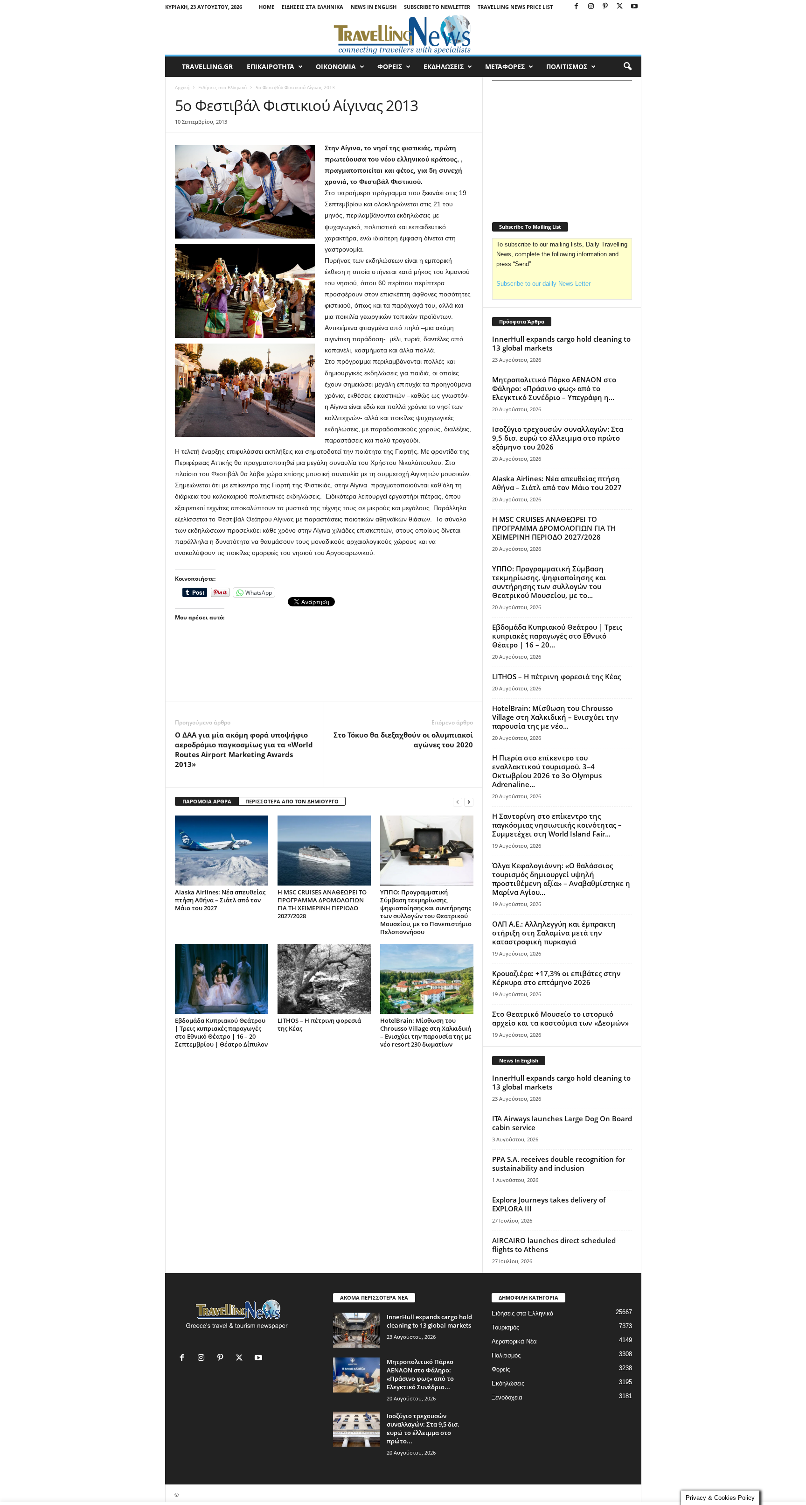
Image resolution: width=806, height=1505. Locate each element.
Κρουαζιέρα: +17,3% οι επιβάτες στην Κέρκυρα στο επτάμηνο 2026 (556, 978)
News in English (373, 6)
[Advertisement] (324, 676)
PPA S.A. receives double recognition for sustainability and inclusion (558, 1163)
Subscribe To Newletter (437, 6)
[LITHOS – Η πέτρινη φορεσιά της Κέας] (324, 979)
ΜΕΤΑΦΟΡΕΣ (505, 66)
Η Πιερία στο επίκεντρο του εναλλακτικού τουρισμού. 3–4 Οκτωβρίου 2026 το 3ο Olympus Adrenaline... (547, 771)
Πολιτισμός (506, 1355)
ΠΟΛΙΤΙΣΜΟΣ (566, 66)
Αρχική (182, 87)
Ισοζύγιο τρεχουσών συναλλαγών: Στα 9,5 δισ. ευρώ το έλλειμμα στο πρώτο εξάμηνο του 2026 (557, 437)
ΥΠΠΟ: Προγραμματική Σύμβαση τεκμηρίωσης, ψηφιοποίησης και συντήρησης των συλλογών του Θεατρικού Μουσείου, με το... (549, 582)
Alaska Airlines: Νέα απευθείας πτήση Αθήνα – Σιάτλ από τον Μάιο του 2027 (220, 900)
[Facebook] (576, 7)
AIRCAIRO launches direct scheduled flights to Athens (554, 1245)
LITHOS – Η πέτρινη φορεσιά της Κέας (319, 1024)
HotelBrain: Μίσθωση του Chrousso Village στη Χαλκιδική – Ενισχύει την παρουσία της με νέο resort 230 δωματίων (426, 1032)
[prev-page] (457, 802)
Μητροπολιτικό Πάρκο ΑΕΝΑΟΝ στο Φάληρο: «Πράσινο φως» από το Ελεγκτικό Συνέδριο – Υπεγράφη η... (554, 388)
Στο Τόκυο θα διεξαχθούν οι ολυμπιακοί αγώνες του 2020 (403, 739)
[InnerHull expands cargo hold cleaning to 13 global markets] (356, 1330)
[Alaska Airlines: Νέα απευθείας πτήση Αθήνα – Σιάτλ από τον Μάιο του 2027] (221, 851)
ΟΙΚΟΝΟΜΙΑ (336, 66)
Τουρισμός (505, 1327)
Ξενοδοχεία (507, 1397)
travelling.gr (207, 66)
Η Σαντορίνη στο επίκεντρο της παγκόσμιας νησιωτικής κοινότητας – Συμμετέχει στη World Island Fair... (557, 824)
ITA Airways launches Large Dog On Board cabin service (562, 1123)
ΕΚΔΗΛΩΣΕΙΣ (444, 66)
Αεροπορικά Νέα (514, 1341)
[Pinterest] (605, 7)
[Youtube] (634, 7)
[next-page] (468, 802)
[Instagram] (591, 7)
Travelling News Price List (515, 6)
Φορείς (501, 1369)
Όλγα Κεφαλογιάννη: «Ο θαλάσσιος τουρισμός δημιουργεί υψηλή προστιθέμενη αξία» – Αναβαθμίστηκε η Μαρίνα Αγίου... (561, 879)
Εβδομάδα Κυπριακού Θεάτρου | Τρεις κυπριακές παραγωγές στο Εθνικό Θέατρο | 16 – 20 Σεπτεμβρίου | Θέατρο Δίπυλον (221, 1032)
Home (266, 6)
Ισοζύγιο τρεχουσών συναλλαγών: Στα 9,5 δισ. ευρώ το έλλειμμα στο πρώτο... (423, 1428)
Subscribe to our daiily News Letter (543, 283)
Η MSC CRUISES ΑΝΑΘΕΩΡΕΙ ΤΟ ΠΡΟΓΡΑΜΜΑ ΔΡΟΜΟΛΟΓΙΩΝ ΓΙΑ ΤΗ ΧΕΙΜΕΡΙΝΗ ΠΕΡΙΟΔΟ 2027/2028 (322, 904)
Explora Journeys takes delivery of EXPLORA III (548, 1204)
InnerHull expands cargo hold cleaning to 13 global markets (561, 343)
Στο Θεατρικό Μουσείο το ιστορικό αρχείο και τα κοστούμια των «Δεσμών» (560, 1018)
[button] (627, 66)
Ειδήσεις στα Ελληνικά (312, 6)
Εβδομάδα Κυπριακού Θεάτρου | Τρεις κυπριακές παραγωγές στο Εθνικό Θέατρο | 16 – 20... (557, 635)
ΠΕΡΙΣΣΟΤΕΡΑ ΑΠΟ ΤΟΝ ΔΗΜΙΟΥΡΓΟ (292, 801)
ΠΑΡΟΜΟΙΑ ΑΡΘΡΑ (206, 801)
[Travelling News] (403, 34)
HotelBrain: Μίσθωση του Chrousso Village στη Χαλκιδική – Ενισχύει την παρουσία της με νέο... (555, 717)
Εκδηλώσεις (508, 1383)
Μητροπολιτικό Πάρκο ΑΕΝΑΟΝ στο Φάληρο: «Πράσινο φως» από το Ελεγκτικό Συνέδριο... (420, 1374)
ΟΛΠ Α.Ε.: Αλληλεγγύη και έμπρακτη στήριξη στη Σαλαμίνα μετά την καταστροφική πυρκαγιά (554, 932)
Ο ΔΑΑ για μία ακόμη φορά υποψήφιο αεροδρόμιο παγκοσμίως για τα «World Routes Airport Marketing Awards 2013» (244, 749)
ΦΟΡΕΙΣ (389, 66)
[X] (619, 7)
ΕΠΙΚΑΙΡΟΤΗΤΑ (270, 66)
